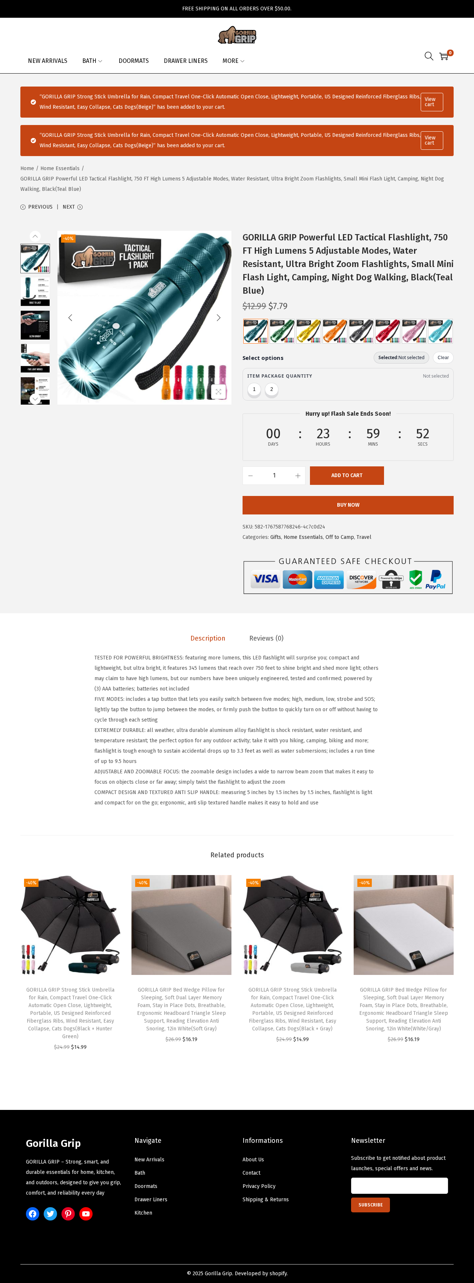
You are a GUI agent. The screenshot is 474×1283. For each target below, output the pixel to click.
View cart (430, 102)
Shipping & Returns (266, 1199)
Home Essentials (60, 168)
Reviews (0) (266, 638)
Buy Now (348, 505)
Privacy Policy (259, 1186)
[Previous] (70, 317)
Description (208, 638)
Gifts (275, 537)
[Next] (218, 317)
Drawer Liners (150, 1199)
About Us (253, 1160)
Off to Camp (340, 537)
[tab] (208, 638)
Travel (364, 537)
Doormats (145, 1186)
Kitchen (143, 1213)
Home (27, 168)
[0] (443, 56)
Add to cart (347, 475)
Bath (139, 1173)
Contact (251, 1173)
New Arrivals (149, 1160)
